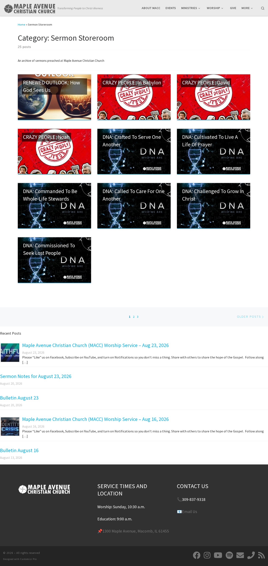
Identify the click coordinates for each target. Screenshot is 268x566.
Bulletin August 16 (19, 450)
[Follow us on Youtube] (218, 555)
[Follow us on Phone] (251, 555)
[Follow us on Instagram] (207, 555)
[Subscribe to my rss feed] (261, 555)
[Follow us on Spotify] (229, 555)
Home (21, 24)
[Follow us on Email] (240, 555)
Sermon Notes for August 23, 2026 (35, 376)
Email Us (189, 511)
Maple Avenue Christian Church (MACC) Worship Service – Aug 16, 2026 (95, 419)
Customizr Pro (28, 559)
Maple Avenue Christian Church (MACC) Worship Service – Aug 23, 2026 (95, 345)
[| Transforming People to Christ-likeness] (29, 7)
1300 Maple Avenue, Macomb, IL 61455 (135, 531)
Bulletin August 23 (19, 398)
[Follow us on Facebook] (196, 555)
